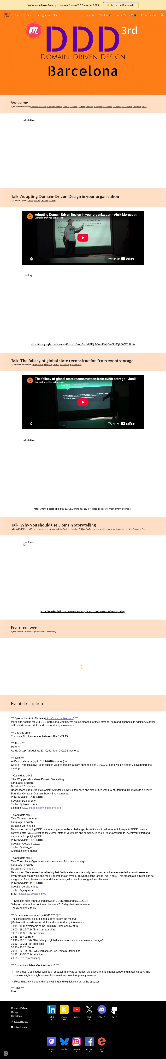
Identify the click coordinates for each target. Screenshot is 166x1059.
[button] (162, 15)
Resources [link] (147, 15)
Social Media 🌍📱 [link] (126, 14)
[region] (83, 5)
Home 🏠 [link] (89, 14)
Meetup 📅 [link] (105, 14)
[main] (83, 104)
